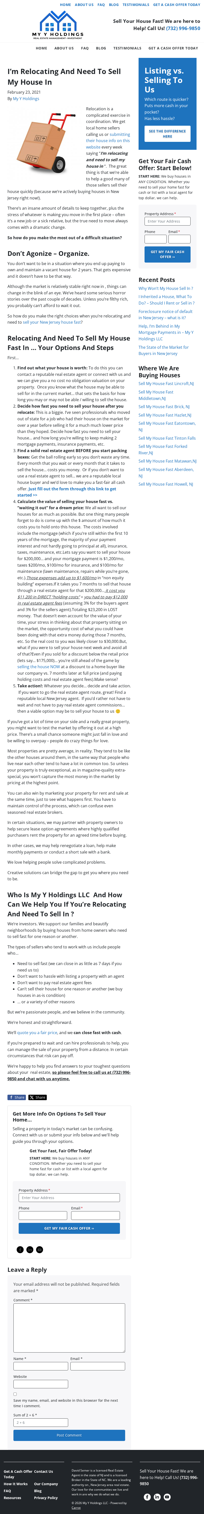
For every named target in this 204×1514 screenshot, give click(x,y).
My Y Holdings (26, 98)
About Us (84, 4)
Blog (114, 4)
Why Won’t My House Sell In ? (166, 288)
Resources (12, 1497)
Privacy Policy (46, 1497)
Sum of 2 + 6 (25, 1415)
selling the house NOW (38, 666)
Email (77, 1208)
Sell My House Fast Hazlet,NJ (165, 415)
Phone (24, 1208)
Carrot (76, 1508)
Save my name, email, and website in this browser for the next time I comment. (65, 1403)
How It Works (16, 1483)
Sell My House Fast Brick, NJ (164, 406)
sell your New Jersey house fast (52, 322)
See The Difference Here (167, 133)
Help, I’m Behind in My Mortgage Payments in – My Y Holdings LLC (166, 332)
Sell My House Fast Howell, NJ (166, 484)
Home (65, 4)
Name (19, 1358)
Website (20, 1376)
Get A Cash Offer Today (176, 4)
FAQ (101, 4)
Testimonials (136, 4)
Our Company (46, 1483)
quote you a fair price (37, 1032)
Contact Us (43, 1471)
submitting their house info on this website (108, 141)
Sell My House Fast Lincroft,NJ (166, 383)
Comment (23, 1300)
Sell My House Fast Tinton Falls (167, 438)
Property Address (34, 1190)
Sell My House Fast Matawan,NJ (168, 461)
